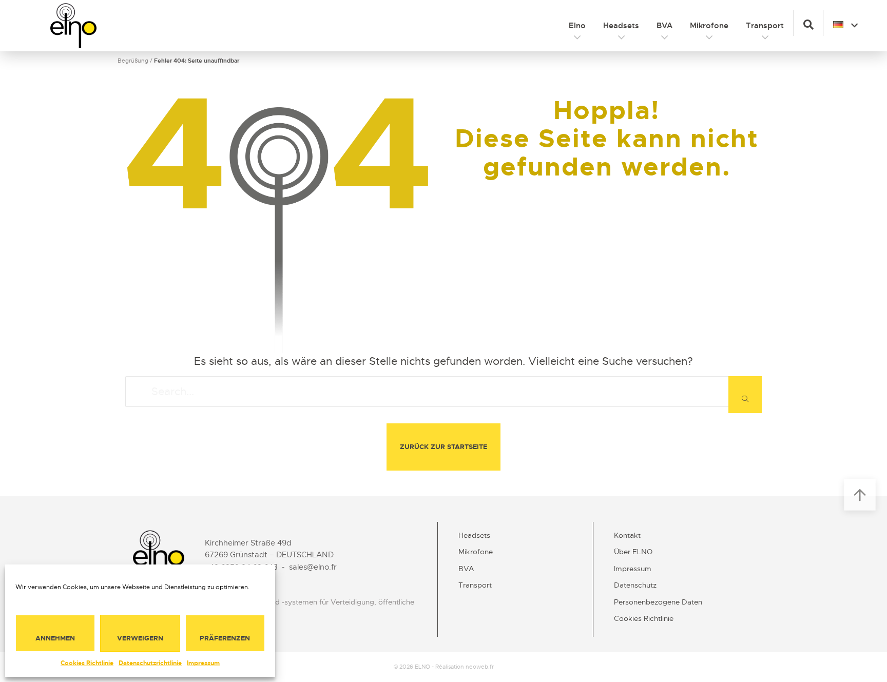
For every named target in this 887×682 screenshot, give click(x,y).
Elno (577, 26)
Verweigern (140, 638)
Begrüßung (133, 60)
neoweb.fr (480, 666)
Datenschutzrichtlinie (150, 663)
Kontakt (627, 535)
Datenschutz (635, 585)
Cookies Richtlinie (87, 663)
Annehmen (55, 638)
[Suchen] (745, 394)
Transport (765, 26)
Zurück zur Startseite (443, 446)
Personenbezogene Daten (658, 602)
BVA (664, 26)
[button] (808, 23)
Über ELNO (633, 551)
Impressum (203, 663)
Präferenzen (225, 638)
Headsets (621, 26)
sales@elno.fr (313, 567)
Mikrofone (709, 26)
